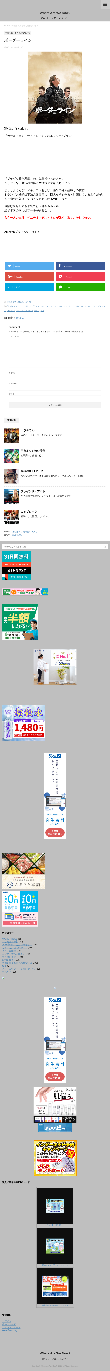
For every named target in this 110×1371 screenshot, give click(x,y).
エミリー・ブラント (30, 306)
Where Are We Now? (55, 13)
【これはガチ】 (10, 941)
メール (13, 383)
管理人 (20, 317)
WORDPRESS (9, 939)
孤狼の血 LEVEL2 (32, 471)
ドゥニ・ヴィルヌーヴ (78, 306)
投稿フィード (9, 1324)
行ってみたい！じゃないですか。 (19, 969)
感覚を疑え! (8, 959)
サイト (12, 394)
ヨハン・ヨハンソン (24, 311)
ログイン (6, 1321)
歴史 (4, 966)
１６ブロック (29, 511)
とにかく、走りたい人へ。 (25, 531)
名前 (12, 373)
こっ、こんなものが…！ (14, 947)
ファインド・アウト (33, 491)
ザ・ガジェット (10, 956)
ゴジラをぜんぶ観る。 (13, 953)
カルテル (44, 306)
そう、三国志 (9, 950)
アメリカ (17, 306)
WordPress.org (9, 1330)
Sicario (10, 306)
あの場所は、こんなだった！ (17, 944)
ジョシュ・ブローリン (58, 306)
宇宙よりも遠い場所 (33, 450)
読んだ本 (6, 972)
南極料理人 (17, 535)
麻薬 (42, 311)
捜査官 (36, 311)
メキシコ (11, 311)
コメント (14, 336)
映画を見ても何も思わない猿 (19, 302)
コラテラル (27, 430)
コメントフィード (11, 1327)
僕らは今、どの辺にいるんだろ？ (55, 1359)
